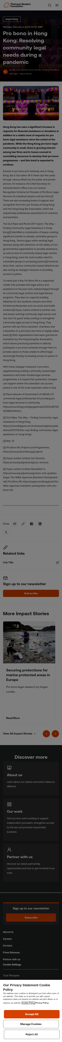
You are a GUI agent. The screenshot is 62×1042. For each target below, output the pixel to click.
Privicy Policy (42, 1003)
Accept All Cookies (32, 1014)
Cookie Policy (28, 1003)
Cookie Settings (31, 1024)
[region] (31, 1011)
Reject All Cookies (32, 1034)
